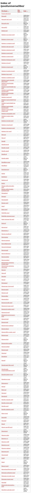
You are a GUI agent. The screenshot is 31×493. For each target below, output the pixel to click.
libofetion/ (4, 177)
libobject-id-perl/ (6, 63)
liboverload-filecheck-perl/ (9, 469)
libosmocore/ (5, 451)
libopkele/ (4, 356)
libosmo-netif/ (5, 442)
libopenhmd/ (5, 319)
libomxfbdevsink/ (6, 243)
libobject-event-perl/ (7, 53)
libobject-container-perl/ (8, 43)
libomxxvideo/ (5, 260)
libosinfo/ (4, 417)
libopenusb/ (5, 350)
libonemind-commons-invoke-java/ (8, 263)
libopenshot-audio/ (7, 343)
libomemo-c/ (5, 230)
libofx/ (3, 183)
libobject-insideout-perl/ (8, 71)
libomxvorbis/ (5, 257)
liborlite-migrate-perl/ (7, 399)
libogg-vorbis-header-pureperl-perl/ (8, 190)
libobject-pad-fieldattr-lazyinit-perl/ (8, 90)
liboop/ (3, 279)
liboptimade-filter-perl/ (8, 365)
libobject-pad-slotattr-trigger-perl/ (7, 110)
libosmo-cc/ (5, 438)
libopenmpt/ (5, 322)
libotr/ (3, 462)
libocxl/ (3, 138)
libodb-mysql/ (5, 147)
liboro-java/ (5, 413)
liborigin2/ (4, 396)
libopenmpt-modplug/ (7, 325)
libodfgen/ (4, 165)
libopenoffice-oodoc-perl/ (8, 332)
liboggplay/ (5, 193)
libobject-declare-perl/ (8, 46)
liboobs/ (4, 276)
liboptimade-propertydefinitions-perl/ (8, 370)
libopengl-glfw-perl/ (7, 302)
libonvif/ (4, 273)
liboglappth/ (5, 199)
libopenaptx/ (5, 289)
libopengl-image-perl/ (8, 306)
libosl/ (3, 424)
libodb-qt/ (4, 154)
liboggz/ (4, 196)
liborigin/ (4, 393)
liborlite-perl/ (5, 406)
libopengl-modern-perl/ (8, 309)
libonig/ (4, 270)
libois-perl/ (4, 209)
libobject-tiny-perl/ (7, 131)
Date (25, 11)
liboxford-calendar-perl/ (8, 490)
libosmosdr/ (5, 455)
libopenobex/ (5, 329)
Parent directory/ (6, 13)
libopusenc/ (5, 383)
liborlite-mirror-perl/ (7, 403)
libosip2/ (4, 420)
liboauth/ (4, 16)
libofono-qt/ (5, 180)
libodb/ (3, 141)
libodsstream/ (5, 169)
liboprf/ (3, 360)
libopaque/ (4, 283)
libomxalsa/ (5, 237)
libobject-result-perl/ (7, 125)
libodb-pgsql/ (5, 151)
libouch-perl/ (5, 466)
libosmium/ (5, 431)
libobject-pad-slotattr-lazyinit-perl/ (7, 107)
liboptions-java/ (6, 379)
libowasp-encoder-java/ (8, 476)
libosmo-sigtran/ (6, 448)
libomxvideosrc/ (6, 253)
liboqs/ (3, 386)
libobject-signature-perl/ (8, 128)
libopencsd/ (5, 293)
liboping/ (4, 353)
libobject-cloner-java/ (7, 39)
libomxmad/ (5, 250)
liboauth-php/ (5, 23)
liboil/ (3, 206)
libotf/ (3, 458)
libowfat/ (4, 482)
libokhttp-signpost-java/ (8, 216)
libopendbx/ (5, 296)
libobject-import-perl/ (7, 67)
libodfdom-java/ (6, 162)
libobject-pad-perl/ (7, 97)
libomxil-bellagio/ (6, 247)
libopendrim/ (5, 299)
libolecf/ (4, 223)
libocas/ (4, 134)
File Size (19, 11)
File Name (4, 11)
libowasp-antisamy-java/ (8, 472)
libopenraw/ (5, 335)
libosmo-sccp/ (5, 445)
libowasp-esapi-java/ (7, 479)
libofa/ (3, 173)
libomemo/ (4, 227)
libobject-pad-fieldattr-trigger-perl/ (8, 94)
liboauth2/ (4, 27)
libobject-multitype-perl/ (8, 77)
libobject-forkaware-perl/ (8, 59)
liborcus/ (4, 390)
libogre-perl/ (5, 203)
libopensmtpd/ (5, 346)
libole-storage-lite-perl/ (8, 219)
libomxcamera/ (6, 240)
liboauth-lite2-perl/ (7, 19)
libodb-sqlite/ (5, 158)
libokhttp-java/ (5, 213)
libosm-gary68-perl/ (7, 427)
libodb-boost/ (5, 144)
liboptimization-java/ (7, 374)
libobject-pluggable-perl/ (8, 113)
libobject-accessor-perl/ (8, 34)
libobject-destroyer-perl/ (8, 50)
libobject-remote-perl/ (7, 121)
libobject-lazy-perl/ (7, 74)
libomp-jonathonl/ (6, 234)
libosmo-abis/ (5, 435)
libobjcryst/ (5, 30)
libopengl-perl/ (6, 312)
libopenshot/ (5, 339)
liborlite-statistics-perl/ (8, 409)
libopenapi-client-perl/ (8, 286)
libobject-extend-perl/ (7, 56)
